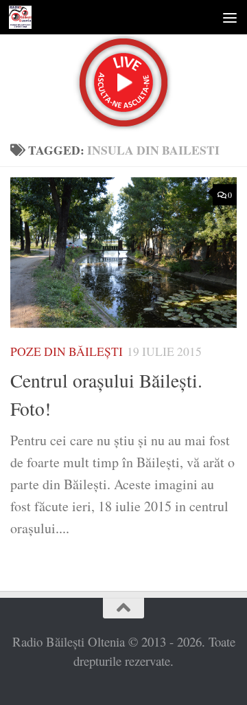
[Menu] (230, 17)
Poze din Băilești (66, 351)
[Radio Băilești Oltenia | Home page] (24, 17)
